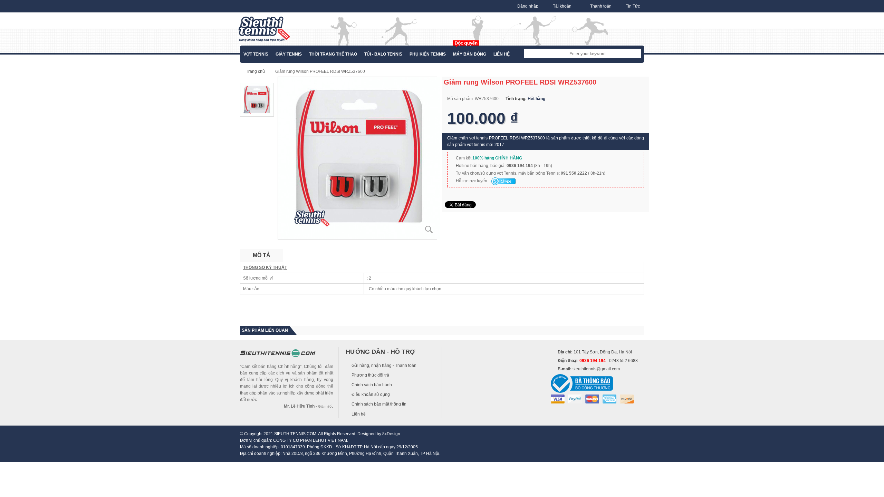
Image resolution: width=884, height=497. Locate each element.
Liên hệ (359, 414)
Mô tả (261, 255)
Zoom (428, 229)
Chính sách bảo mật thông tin (379, 404)
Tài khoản (562, 6)
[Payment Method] (558, 399)
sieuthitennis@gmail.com (596, 369)
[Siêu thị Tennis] (264, 29)
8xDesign (391, 433)
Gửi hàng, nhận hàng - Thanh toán (384, 365)
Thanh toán (601, 6)
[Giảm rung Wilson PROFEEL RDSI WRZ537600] (359, 157)
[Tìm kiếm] (636, 54)
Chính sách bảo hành (372, 384)
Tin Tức (633, 6)
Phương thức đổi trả (370, 375)
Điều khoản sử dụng (371, 394)
